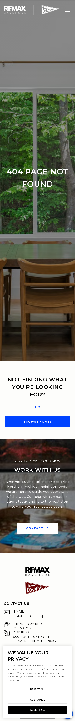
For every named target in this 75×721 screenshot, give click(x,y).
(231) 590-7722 (23, 628)
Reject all (37, 689)
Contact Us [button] (37, 528)
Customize (37, 699)
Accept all (37, 709)
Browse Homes (37, 421)
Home (37, 407)
